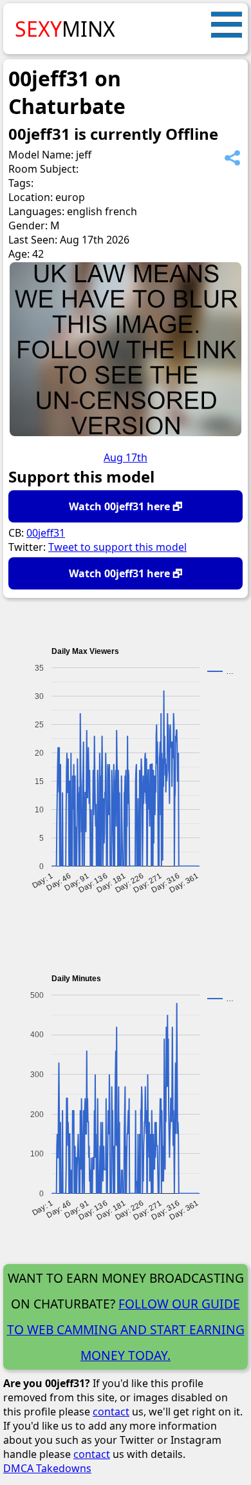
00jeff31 (45, 533)
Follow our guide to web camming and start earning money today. (126, 1329)
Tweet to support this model (117, 547)
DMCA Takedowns (47, 1468)
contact (111, 1411)
